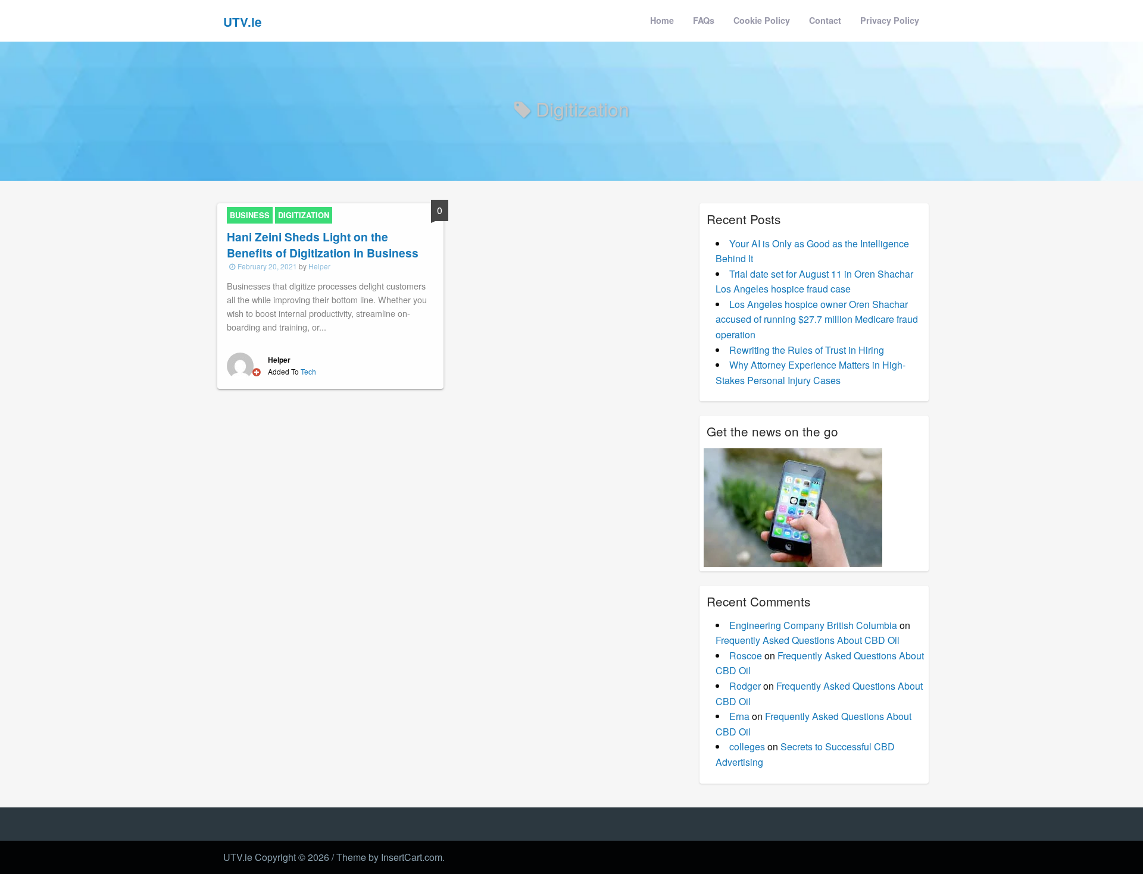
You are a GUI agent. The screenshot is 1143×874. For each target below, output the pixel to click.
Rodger (745, 686)
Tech (308, 371)
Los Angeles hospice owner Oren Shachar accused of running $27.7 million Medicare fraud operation (817, 319)
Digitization (303, 215)
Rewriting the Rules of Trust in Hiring (806, 350)
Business (250, 215)
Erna (739, 716)
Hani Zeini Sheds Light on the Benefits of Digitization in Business (323, 244)
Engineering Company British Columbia (813, 625)
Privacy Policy (889, 20)
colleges (747, 746)
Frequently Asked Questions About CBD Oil (808, 640)
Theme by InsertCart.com (389, 857)
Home (662, 20)
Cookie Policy (761, 20)
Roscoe (745, 655)
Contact (825, 20)
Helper (319, 266)
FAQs (703, 20)
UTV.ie (242, 21)
